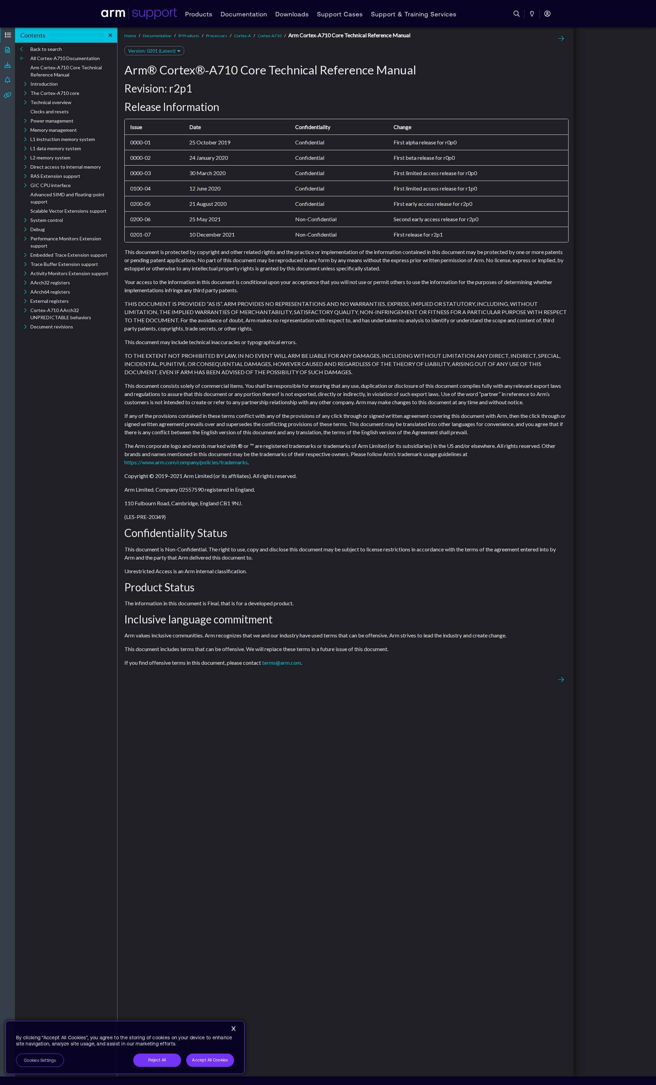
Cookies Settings (40, 1060)
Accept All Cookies (210, 1060)
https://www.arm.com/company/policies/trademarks (186, 462)
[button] (7, 35)
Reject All (157, 1060)
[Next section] (559, 38)
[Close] (233, 1028)
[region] (125, 1047)
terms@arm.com (281, 662)
